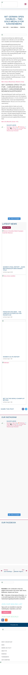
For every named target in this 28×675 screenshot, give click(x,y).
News (2, 645)
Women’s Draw (20, 81)
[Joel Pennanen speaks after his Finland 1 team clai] (14, 140)
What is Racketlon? (6, 642)
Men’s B (3, 121)
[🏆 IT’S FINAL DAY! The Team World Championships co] (14, 158)
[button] (23, 409)
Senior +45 (15, 121)
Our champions (5, 659)
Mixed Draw (12, 81)
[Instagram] (6, 620)
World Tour (22, 27)
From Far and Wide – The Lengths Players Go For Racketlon (12, 313)
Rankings (4, 653)
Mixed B (9, 121)
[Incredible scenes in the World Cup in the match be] (14, 201)
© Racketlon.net (14, 624)
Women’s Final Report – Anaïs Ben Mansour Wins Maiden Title (14, 268)
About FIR (4, 650)
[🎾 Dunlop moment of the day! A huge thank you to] (14, 177)
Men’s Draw (4, 81)
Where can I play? (6, 647)
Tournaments (5, 656)
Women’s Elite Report (11, 357)
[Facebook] (2, 620)
